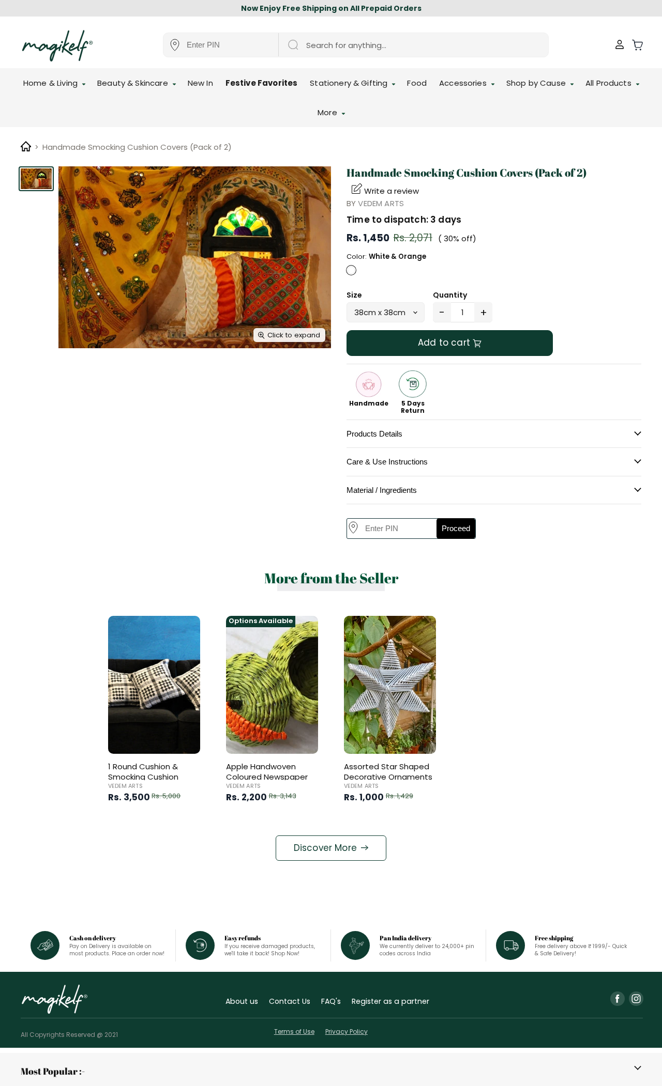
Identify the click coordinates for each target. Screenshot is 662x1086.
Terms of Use (294, 1031)
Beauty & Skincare (133, 82)
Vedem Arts (381, 203)
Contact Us (289, 1001)
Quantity (450, 295)
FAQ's (331, 1001)
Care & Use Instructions (387, 461)
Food (417, 82)
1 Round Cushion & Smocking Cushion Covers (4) (143, 776)
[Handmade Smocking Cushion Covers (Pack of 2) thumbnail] (36, 178)
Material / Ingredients (382, 490)
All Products (609, 82)
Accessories (464, 82)
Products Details (374, 433)
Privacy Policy (346, 1031)
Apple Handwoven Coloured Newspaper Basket (267, 776)
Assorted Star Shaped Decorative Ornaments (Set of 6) (388, 776)
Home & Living (51, 82)
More (328, 112)
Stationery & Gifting (349, 82)
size (354, 295)
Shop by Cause (537, 82)
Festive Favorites (261, 82)
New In (200, 82)
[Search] (292, 45)
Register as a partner (390, 1001)
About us (241, 1001)
